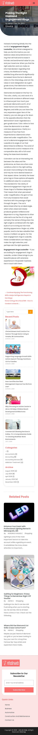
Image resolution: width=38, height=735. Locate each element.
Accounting (9, 457)
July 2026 (8, 474)
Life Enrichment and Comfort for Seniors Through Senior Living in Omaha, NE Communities (17, 334)
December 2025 (11, 482)
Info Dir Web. (23, 730)
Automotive (9, 712)
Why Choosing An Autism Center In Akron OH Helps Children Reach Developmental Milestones (18, 409)
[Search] (30, 312)
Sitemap (23, 732)
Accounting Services (12, 460)
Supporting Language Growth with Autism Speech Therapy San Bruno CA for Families (18, 359)
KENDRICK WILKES (15, 533)
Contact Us (9, 720)
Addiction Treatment (12, 462)
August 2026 (9, 471)
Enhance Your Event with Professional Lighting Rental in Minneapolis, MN (17, 528)
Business (8, 708)
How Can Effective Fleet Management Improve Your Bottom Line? (18, 384)
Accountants (10, 454)
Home (7, 705)
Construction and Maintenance (17, 716)
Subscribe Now (19, 690)
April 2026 (8, 476)
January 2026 (10, 479)
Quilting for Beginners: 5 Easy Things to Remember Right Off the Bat (17, 596)
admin (10, 23)
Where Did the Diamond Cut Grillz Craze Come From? (16, 626)
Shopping (9, 26)
